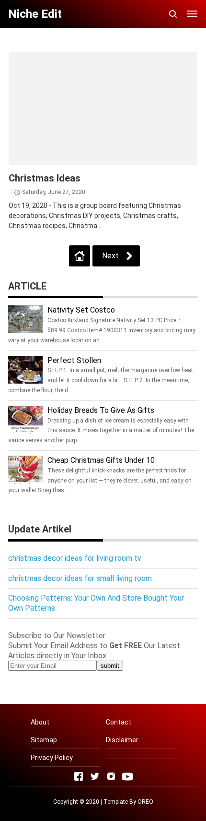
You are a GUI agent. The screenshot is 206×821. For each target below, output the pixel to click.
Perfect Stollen (74, 360)
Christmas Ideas (44, 178)
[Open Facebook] (78, 776)
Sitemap (44, 740)
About (40, 722)
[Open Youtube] (127, 776)
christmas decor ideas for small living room (80, 578)
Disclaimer (122, 740)
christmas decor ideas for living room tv (74, 558)
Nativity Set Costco (81, 309)
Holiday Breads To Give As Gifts (100, 410)
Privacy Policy (52, 757)
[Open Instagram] (111, 776)
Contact (118, 722)
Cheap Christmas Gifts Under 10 (101, 460)
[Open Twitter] (95, 776)
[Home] (79, 255)
